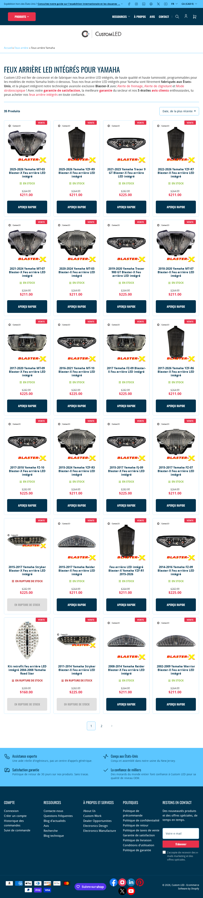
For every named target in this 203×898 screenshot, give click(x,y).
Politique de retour (135, 825)
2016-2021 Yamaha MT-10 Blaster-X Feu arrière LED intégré (76, 371)
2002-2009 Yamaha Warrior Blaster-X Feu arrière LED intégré (176, 670)
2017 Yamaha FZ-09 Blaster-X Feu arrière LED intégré (126, 370)
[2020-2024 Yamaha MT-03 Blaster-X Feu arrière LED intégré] (77, 243)
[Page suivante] (112, 726)
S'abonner (180, 844)
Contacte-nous (53, 811)
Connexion (11, 811)
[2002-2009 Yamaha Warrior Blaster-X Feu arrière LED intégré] (176, 641)
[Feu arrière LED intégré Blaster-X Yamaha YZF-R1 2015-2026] (126, 541)
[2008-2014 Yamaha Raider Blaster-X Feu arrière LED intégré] (126, 641)
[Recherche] (177, 16)
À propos (140, 16)
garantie (105, 90)
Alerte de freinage (130, 86)
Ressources (119, 16)
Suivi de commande (17, 830)
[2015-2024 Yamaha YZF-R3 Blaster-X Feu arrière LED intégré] (77, 442)
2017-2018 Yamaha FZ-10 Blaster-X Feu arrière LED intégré (27, 471)
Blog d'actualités (55, 821)
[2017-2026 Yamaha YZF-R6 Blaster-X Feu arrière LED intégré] (176, 342)
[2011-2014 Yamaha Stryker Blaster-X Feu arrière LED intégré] (77, 641)
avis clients (160, 90)
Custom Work (92, 816)
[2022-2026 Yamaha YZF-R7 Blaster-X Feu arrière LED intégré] (176, 144)
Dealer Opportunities (97, 821)
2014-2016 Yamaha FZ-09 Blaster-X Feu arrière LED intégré (176, 570)
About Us (89, 811)
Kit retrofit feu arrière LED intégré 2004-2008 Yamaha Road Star (27, 670)
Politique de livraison (137, 840)
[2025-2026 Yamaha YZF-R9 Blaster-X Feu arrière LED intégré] (77, 144)
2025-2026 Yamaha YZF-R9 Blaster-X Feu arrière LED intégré (76, 172)
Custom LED (178, 884)
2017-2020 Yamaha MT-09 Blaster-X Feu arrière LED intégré (27, 371)
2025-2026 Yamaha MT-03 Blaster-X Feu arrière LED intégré (27, 172)
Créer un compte (15, 816)
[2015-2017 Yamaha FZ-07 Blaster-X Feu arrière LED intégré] (176, 442)
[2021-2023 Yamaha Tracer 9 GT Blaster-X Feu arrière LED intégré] (126, 144)
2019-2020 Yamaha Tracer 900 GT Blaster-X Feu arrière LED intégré (126, 272)
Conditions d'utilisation (138, 845)
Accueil (8, 48)
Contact (164, 16)
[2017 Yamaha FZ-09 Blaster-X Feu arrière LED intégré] (126, 342)
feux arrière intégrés (43, 94)
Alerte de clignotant (158, 86)
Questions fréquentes (58, 816)
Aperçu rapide (27, 207)
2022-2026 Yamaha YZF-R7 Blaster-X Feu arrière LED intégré (176, 172)
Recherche (51, 831)
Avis (152, 16)
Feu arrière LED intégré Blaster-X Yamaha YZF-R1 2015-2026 (126, 570)
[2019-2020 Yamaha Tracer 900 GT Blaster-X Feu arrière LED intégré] (126, 243)
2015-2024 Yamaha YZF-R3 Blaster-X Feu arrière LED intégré (76, 471)
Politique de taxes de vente (141, 830)
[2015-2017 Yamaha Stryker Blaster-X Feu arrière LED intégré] (27, 541)
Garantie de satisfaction (139, 835)
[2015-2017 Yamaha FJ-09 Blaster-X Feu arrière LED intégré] (126, 442)
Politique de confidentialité (141, 820)
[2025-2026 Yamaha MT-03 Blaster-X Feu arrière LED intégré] (27, 144)
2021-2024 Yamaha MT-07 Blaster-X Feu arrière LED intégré (27, 272)
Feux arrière (21, 48)
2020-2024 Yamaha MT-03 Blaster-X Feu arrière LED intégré (76, 272)
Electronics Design (95, 826)
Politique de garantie (137, 850)
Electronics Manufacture (99, 831)
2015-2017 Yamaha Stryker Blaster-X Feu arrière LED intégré (27, 570)
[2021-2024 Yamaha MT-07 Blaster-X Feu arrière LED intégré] (27, 243)
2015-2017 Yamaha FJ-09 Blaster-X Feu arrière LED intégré (126, 471)
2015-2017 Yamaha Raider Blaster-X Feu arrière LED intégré (76, 570)
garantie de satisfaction (62, 90)
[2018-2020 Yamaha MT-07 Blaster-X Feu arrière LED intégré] (176, 243)
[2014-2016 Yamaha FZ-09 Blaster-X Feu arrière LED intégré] (176, 541)
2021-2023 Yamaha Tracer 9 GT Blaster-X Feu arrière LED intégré (126, 172)
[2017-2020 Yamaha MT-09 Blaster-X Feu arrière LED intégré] (27, 342)
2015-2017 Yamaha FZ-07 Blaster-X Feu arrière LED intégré (176, 471)
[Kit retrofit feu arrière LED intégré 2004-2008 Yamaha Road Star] (27, 641)
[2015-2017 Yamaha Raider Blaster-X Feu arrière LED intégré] (77, 541)
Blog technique (54, 836)
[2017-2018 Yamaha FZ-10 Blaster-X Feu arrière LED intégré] (27, 442)
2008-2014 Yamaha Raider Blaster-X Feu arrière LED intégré (126, 670)
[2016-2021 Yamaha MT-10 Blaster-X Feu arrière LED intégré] (77, 342)
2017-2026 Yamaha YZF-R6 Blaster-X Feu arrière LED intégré (176, 371)
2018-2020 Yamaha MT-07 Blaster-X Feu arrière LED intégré (176, 272)
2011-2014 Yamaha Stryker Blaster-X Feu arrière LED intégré (77, 670)
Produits (20, 16)
